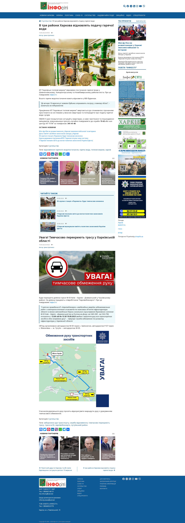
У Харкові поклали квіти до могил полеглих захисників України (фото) (66, 140)
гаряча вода (84, 150)
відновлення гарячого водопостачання (61, 150)
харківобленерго (62, 425)
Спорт (79, 488)
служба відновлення (79, 423)
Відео (128, 15)
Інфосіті (53, 95)
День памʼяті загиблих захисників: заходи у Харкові (59, 134)
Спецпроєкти (139, 15)
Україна (59, 15)
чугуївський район (79, 425)
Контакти (103, 488)
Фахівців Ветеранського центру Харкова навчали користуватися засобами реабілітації (130, 63)
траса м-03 (49, 425)
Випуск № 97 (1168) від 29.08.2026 (132, 116)
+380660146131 (48, 491)
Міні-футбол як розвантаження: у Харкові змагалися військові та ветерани (67, 131)
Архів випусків (140, 21)
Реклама (103, 486)
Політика (69, 15)
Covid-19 (79, 15)
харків (108, 150)
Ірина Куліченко (49, 35)
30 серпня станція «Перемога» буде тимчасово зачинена (60, 136)
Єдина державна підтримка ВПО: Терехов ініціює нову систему (63, 138)
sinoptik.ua (139, 236)
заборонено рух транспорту (56, 423)
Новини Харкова (47, 15)
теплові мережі (97, 150)
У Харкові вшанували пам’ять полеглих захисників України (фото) (81, 227)
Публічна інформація (108, 484)
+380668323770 (48, 506)
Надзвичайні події (106, 15)
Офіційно (120, 15)
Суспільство (90, 15)
